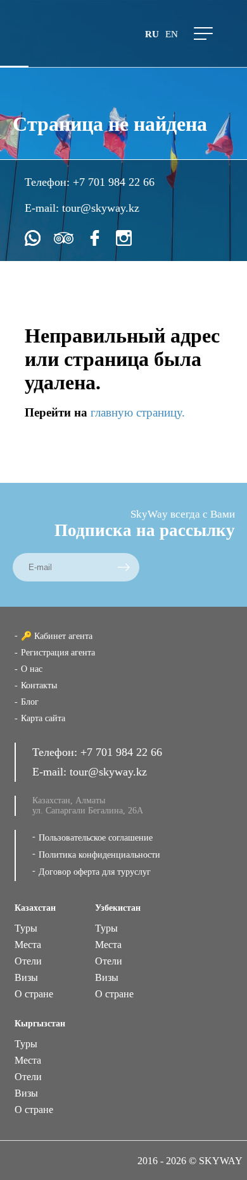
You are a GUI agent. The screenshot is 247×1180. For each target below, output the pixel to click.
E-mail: (43, 208)
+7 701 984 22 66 (114, 182)
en (171, 34)
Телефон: (49, 182)
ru (152, 34)
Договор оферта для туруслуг (95, 872)
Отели (28, 961)
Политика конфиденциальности (99, 855)
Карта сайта (43, 718)
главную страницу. (138, 412)
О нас (31, 669)
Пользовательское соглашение (96, 837)
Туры (26, 928)
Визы (26, 977)
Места (28, 944)
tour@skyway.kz (100, 208)
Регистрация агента (58, 652)
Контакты (39, 685)
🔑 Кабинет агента (56, 636)
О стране (34, 993)
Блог (30, 702)
